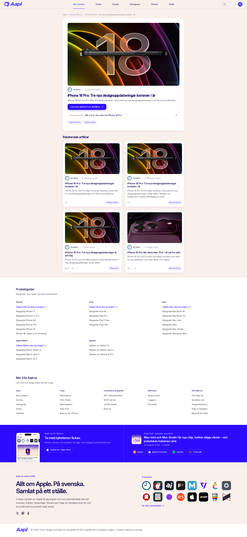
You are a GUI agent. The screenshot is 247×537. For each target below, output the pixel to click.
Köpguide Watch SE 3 (26, 358)
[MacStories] (146, 497)
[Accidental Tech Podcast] (203, 497)
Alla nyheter (79, 4)
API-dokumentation (113, 395)
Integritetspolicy (200, 404)
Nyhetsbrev (65, 395)
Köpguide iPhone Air (26, 320)
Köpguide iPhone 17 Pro (27, 315)
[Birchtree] (169, 497)
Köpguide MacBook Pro (174, 315)
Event (98, 4)
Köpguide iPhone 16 (25, 329)
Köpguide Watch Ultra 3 (27, 354)
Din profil (152, 404)
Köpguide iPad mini (98, 324)
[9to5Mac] (146, 485)
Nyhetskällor (66, 404)
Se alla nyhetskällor (153, 505)
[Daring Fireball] (226, 485)
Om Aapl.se (197, 395)
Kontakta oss (198, 400)
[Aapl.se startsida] (22, 530)
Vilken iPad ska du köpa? (103, 307)
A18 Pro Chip (90, 122)
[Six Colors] (215, 485)
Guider (115, 4)
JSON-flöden (110, 404)
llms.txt (107, 408)
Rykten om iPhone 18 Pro (101, 354)
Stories (154, 4)
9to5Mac (77, 89)
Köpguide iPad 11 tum (99, 320)
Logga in (152, 400)
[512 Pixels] (157, 497)
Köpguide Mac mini (171, 320)
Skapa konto (154, 395)
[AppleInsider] (169, 485)
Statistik (20, 413)
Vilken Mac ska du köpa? (176, 307)
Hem (65, 14)
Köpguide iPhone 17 (25, 311)
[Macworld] (192, 485)
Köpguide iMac (169, 324)
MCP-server (110, 400)
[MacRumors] (157, 485)
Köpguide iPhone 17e (26, 324)
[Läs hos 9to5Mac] (66, 202)
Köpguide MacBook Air (173, 311)
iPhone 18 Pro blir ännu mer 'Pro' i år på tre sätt (153, 252)
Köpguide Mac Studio (173, 329)
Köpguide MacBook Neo (174, 333)
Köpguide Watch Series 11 (28, 350)
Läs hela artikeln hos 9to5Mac (85, 107)
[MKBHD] (226, 497)
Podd (171, 4)
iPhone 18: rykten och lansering (31, 333)
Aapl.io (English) (200, 408)
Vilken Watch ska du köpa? (31, 345)
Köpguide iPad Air (97, 311)
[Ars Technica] (180, 497)
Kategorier (135, 4)
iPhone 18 (114, 268)
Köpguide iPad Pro (98, 315)
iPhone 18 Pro (76, 14)
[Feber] (180, 485)
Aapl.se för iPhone (69, 413)
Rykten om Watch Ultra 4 (101, 350)
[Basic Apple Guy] (215, 497)
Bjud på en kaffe (200, 413)
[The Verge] (203, 485)
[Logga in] (240, 4)
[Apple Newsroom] (192, 497)
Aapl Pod (64, 408)
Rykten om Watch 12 (99, 345)
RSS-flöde (65, 400)
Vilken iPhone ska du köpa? (31, 307)
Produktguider (25, 289)
